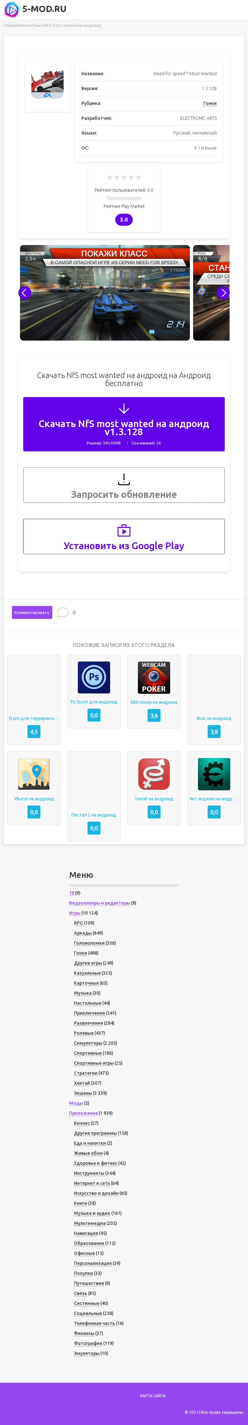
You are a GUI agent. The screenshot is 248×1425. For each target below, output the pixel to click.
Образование (89, 1243)
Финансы (84, 1333)
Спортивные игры (94, 1063)
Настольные (87, 1003)
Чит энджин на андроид (214, 798)
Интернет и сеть (92, 1183)
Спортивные (88, 1053)
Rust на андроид (214, 718)
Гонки (210, 103)
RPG (78, 923)
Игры (74, 913)
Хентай (82, 1083)
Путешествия (89, 1283)
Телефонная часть (94, 1323)
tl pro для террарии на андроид (34, 718)
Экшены (83, 1093)
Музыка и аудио (92, 1213)
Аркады (83, 933)
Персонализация (93, 1263)
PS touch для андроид (94, 701)
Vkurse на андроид (34, 798)
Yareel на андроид (154, 798)
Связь (80, 1293)
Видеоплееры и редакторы (99, 903)
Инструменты (89, 1173)
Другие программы (95, 1133)
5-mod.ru (43, 9)
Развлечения (88, 1023)
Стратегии (86, 1073)
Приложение (83, 1113)
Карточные (86, 983)
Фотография (88, 1343)
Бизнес (82, 1123)
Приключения (89, 1013)
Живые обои (88, 1153)
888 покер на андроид (154, 702)
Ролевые (84, 1033)
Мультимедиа (90, 1223)
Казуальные (87, 973)
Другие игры (88, 963)
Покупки (83, 1273)
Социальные (88, 1313)
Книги (80, 1203)
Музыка (83, 993)
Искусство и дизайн (96, 1193)
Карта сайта (153, 1396)
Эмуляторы (86, 1353)
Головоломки (89, 943)
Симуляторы (88, 1043)
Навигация (86, 1233)
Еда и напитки (90, 1143)
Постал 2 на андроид (93, 814)
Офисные (84, 1253)
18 (71, 893)
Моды (76, 1103)
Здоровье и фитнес (95, 1163)
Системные (86, 1303)
